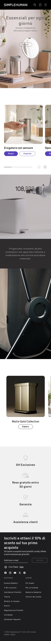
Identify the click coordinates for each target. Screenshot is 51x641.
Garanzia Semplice (33, 592)
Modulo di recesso (12, 601)
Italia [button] (21, 567)
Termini (6, 634)
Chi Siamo (30, 583)
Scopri (25, 45)
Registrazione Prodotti (13, 610)
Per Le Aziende (32, 588)
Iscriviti (39, 560)
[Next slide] (45, 167)
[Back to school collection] (25, 20)
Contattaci (8, 615)
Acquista (27, 153)
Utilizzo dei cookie (33, 597)
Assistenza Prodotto (12, 592)
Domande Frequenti (12, 619)
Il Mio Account (10, 588)
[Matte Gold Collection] (25, 402)
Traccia (7, 597)
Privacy (12, 634)
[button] (35, 5)
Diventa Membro (11, 583)
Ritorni (7, 606)
